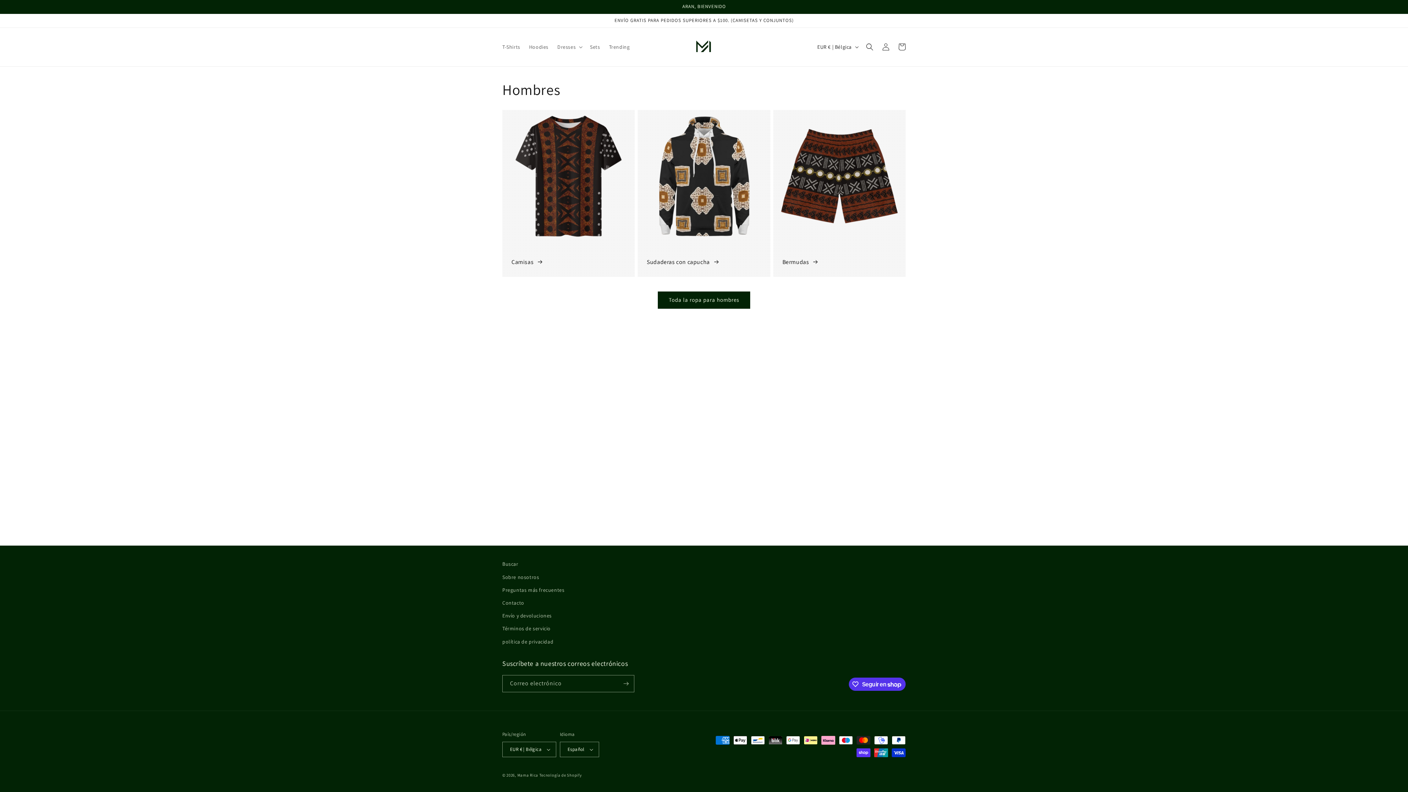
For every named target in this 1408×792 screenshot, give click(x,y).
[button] (569, 47)
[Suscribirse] (626, 683)
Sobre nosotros (520, 577)
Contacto (513, 603)
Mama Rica (527, 775)
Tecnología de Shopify (560, 775)
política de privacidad (527, 641)
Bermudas (795, 262)
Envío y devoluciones (527, 615)
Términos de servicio (526, 628)
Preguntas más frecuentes (533, 590)
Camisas (522, 262)
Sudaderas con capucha (678, 262)
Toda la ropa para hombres (704, 299)
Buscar (510, 564)
